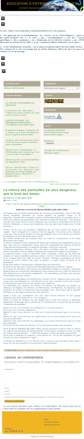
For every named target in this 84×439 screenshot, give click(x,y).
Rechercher (49, 141)
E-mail (7, 391)
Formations (54, 350)
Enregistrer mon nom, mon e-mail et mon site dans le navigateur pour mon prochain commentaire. (34, 397)
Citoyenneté (30, 350)
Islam (68, 350)
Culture (38, 350)
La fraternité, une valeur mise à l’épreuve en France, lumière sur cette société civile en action (22, 113)
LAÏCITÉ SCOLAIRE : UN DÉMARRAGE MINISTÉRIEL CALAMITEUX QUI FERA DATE (20, 122)
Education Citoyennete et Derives (42, 3)
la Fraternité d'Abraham (54, 130)
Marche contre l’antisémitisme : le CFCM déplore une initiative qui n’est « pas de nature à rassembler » (22, 152)
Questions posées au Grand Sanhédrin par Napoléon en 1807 (22, 161)
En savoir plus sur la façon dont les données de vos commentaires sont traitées (42, 407)
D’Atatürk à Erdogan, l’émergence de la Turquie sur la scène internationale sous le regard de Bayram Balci (22, 132)
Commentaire (9, 369)
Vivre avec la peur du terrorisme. (64, 184)
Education (45, 350)
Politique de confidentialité (57, 150)
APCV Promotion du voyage (56, 132)
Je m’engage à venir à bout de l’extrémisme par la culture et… (32, 182)
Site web (7, 394)
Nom (6, 388)
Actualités (21, 350)
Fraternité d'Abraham (51, 422)
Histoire (62, 350)
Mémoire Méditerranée (14, 88)
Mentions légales (52, 153)
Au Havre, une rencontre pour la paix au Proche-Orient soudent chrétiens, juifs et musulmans (22, 142)
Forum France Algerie (53, 135)
